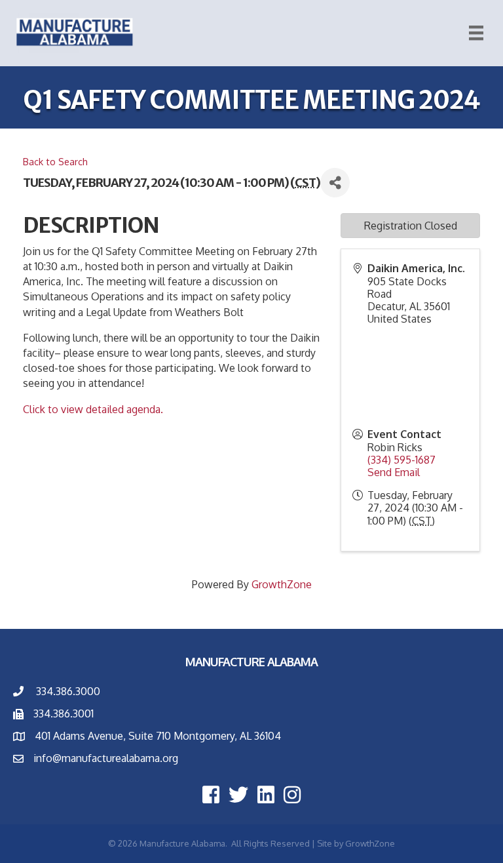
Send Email (393, 472)
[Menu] (476, 33)
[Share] (335, 182)
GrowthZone (282, 584)
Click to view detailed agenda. (93, 409)
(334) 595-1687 (401, 459)
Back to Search (55, 161)
